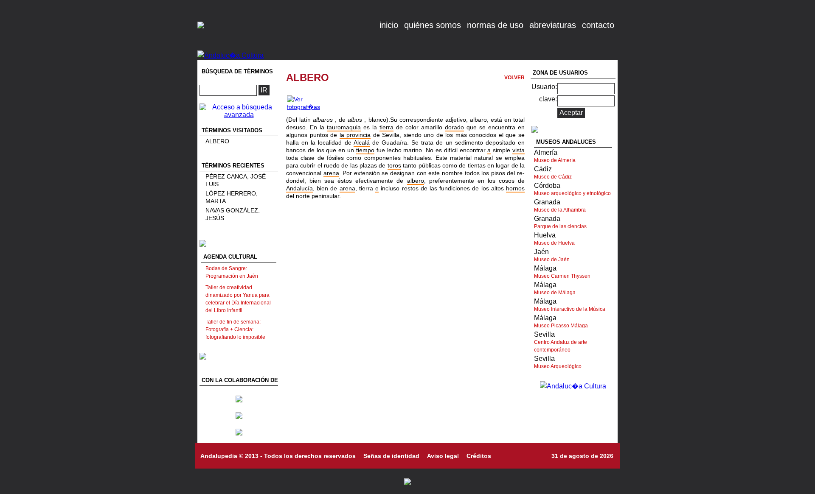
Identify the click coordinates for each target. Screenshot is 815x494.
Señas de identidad (391, 455)
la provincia (355, 134)
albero (415, 180)
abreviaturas (552, 25)
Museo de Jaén (552, 259)
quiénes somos (432, 25)
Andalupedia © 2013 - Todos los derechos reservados (278, 455)
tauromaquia (344, 127)
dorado (454, 127)
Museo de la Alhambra (560, 210)
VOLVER (514, 78)
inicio (388, 25)
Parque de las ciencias (560, 226)
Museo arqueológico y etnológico (572, 193)
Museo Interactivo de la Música (569, 309)
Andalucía (299, 188)
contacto (598, 25)
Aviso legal (443, 455)
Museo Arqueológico (558, 366)
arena (331, 173)
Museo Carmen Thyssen (562, 276)
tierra (386, 127)
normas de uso (495, 25)
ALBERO (217, 141)
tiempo (365, 150)
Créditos (479, 455)
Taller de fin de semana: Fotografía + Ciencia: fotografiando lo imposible (235, 329)
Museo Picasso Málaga (561, 326)
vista (518, 150)
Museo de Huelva (554, 243)
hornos (515, 188)
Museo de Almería (555, 160)
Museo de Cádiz (553, 177)
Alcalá (362, 142)
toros (394, 165)
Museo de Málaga (555, 293)
